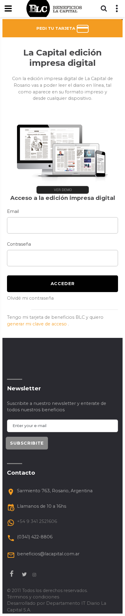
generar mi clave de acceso (37, 324)
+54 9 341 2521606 (37, 521)
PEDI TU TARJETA (56, 28)
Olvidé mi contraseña (30, 298)
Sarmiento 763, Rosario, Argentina (55, 490)
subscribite (27, 443)
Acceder (63, 283)
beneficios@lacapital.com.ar (48, 554)
